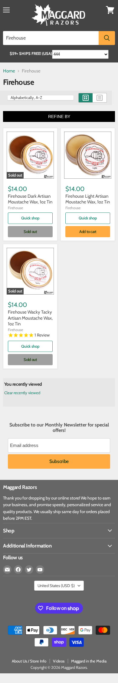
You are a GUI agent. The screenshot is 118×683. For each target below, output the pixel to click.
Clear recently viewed (22, 393)
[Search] (107, 38)
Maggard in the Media (89, 661)
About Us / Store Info (29, 661)
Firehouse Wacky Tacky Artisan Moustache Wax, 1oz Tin (30, 318)
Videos (58, 661)
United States (56, 585)
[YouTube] (40, 569)
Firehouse (15, 208)
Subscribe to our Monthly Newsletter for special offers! (59, 427)
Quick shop (30, 217)
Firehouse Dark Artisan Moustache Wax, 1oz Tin (30, 199)
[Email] (7, 569)
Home (9, 71)
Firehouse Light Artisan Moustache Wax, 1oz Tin (87, 199)
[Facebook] (18, 569)
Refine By (59, 116)
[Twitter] (29, 569)
